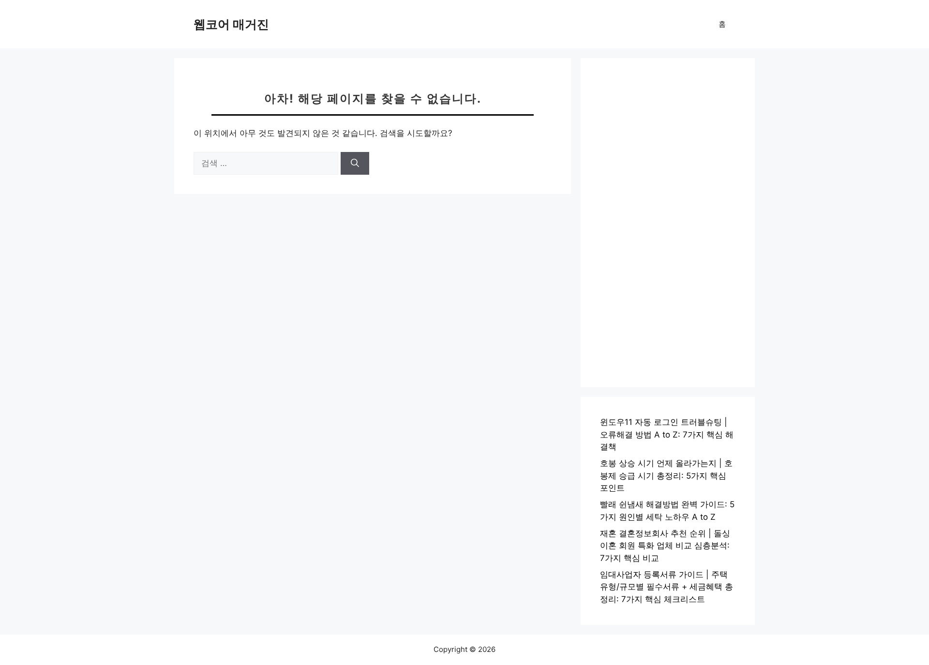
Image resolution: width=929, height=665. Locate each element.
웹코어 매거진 (231, 24)
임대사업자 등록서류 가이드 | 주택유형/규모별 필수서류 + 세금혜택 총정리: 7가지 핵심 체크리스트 (666, 587)
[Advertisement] (667, 222)
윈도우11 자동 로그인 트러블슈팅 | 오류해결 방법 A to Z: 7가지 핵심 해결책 (667, 434)
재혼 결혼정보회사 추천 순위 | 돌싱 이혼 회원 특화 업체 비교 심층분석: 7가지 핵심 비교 (665, 546)
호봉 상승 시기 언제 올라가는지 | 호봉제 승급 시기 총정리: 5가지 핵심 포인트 (666, 475)
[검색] (355, 163)
